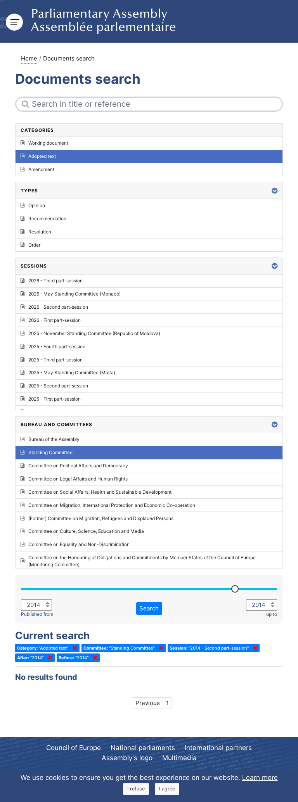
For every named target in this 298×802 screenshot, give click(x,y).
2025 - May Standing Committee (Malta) (71, 372)
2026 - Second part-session (58, 307)
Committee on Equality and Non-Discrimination (79, 544)
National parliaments (143, 748)
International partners (218, 748)
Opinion (36, 205)
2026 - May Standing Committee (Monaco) (74, 294)
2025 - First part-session (54, 399)
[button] (275, 190)
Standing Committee (50, 452)
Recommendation (47, 218)
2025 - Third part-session (55, 360)
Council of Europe (73, 748)
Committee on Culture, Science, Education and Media (86, 531)
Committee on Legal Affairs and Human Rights (78, 479)
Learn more (260, 777)
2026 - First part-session (54, 320)
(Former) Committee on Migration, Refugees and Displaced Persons (100, 518)
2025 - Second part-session (58, 386)
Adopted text (42, 156)
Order (34, 245)
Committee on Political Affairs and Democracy (78, 465)
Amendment (41, 169)
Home (29, 58)
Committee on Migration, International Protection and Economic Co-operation (111, 505)
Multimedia (179, 758)
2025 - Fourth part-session (56, 346)
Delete (73, 648)
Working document (48, 143)
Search (149, 608)
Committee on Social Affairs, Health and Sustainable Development (100, 492)
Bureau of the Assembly (54, 439)
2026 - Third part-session (55, 280)
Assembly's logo (127, 758)
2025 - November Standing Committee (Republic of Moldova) (94, 333)
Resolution (39, 232)
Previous (147, 703)
